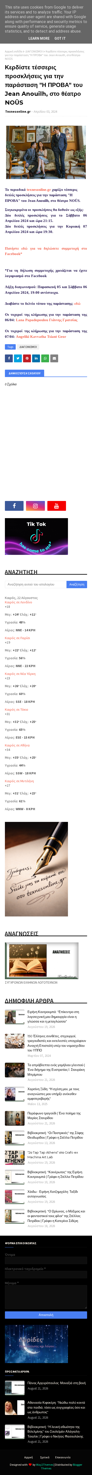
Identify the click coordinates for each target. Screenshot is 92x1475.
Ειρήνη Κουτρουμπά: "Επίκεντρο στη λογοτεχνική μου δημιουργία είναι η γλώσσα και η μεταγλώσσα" (53, 1016)
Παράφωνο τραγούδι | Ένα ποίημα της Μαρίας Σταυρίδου (54, 1115)
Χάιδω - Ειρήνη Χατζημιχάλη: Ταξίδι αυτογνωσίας (52, 1194)
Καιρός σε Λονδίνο (18, 602)
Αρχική (28, 1457)
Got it (60, 38)
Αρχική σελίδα (13, 51)
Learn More (39, 38)
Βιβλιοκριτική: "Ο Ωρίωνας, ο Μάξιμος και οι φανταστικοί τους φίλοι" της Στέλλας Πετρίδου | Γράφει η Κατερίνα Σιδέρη (56, 1216)
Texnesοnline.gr (17, 112)
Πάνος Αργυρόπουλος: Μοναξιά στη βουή (56, 1383)
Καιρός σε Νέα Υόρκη (20, 673)
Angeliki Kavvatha (31, 337)
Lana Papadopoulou (32, 320)
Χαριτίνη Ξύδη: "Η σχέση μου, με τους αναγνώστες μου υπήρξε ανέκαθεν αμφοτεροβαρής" (53, 1093)
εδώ (77, 303)
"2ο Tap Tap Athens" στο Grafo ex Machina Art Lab (52, 1154)
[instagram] (35, 506)
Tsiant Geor (56, 337)
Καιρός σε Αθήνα (17, 745)
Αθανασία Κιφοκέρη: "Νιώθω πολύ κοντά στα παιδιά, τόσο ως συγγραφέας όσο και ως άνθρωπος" (56, 1407)
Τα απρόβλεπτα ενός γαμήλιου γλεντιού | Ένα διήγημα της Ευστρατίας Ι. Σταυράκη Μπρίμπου (56, 1069)
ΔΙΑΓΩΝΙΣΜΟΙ (34, 51)
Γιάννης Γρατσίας (63, 320)
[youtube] (56, 506)
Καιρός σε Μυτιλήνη (19, 781)
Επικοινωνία (62, 1457)
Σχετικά (44, 1457)
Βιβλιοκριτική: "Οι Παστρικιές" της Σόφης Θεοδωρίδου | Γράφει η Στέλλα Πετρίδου (55, 1135)
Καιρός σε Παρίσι (17, 638)
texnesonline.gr (39, 190)
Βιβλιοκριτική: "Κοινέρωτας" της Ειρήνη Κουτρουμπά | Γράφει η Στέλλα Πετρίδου (55, 1174)
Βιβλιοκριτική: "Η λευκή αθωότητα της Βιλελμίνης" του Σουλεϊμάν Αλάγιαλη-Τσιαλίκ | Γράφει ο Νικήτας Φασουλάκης (55, 1431)
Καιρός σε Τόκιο (16, 709)
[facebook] (14, 506)
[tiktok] (77, 506)
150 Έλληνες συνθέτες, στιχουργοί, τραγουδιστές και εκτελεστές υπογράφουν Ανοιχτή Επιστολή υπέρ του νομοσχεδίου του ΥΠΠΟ (56, 1043)
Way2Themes (44, 1464)
